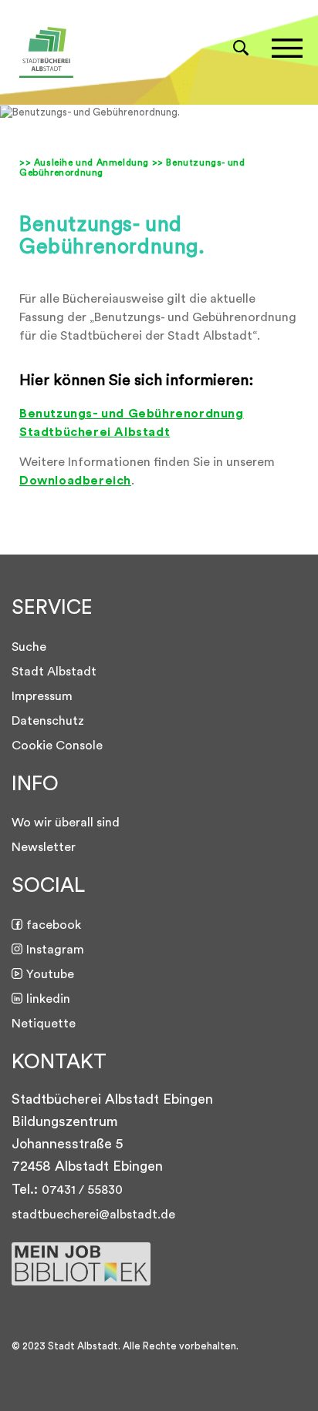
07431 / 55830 (82, 1190)
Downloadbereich (75, 480)
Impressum (42, 696)
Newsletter (44, 847)
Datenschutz (48, 721)
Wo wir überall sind (66, 822)
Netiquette (44, 1023)
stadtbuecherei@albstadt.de (93, 1214)
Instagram (55, 949)
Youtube (50, 974)
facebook (53, 925)
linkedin (48, 999)
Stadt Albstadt (54, 671)
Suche (29, 647)
